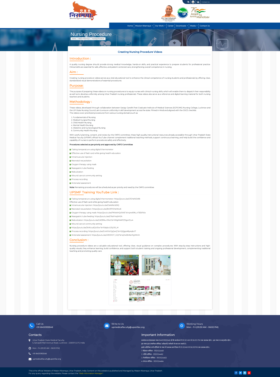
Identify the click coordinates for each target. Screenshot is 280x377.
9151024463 (162, 358)
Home (130, 26)
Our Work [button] (159, 26)
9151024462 (158, 354)
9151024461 (159, 351)
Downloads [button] (181, 26)
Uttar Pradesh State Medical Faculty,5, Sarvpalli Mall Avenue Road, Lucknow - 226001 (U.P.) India (58, 341)
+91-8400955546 (44, 327)
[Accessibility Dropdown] (193, 2)
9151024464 (159, 361)
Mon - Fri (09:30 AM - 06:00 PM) (46, 348)
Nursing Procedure (91, 34)
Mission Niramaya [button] (143, 26)
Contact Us (205, 2)
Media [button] (193, 26)
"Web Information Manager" (91, 373)
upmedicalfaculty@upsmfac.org (128, 327)
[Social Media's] (198, 2)
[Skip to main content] (188, 2)
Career (171, 26)
